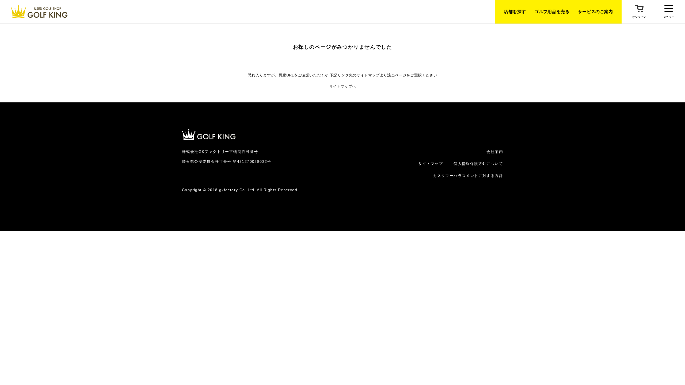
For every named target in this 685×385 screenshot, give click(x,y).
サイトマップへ (342, 86)
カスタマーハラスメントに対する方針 (468, 176)
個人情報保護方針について (478, 163)
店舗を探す (515, 11)
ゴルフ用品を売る (551, 11)
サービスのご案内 (595, 11)
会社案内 (494, 151)
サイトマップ (430, 163)
